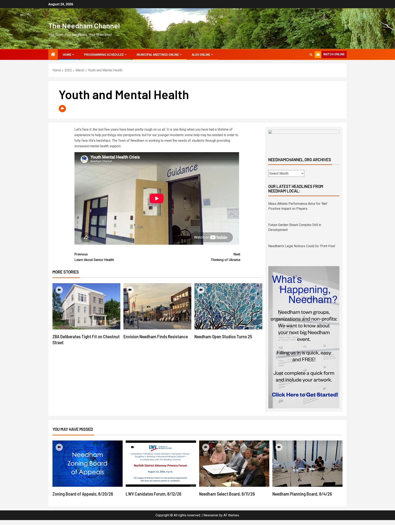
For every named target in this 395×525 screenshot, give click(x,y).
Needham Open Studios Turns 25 (223, 336)
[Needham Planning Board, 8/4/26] (307, 463)
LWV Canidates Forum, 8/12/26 (153, 493)
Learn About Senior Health (94, 257)
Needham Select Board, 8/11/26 (227, 493)
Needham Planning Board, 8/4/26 (302, 493)
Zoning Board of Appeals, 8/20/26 (82, 493)
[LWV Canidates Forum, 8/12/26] (161, 463)
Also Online (201, 54)
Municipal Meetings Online (158, 54)
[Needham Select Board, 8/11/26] (234, 463)
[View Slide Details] (303, 140)
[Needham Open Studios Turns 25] (228, 306)
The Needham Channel (84, 25)
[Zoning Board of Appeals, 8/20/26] (87, 463)
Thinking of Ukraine (225, 257)
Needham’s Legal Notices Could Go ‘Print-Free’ (301, 225)
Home (67, 54)
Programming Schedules (104, 54)
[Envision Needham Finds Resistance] (157, 306)
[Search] (311, 55)
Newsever (210, 515)
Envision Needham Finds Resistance (155, 336)
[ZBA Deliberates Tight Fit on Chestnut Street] (86, 306)
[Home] (53, 55)
